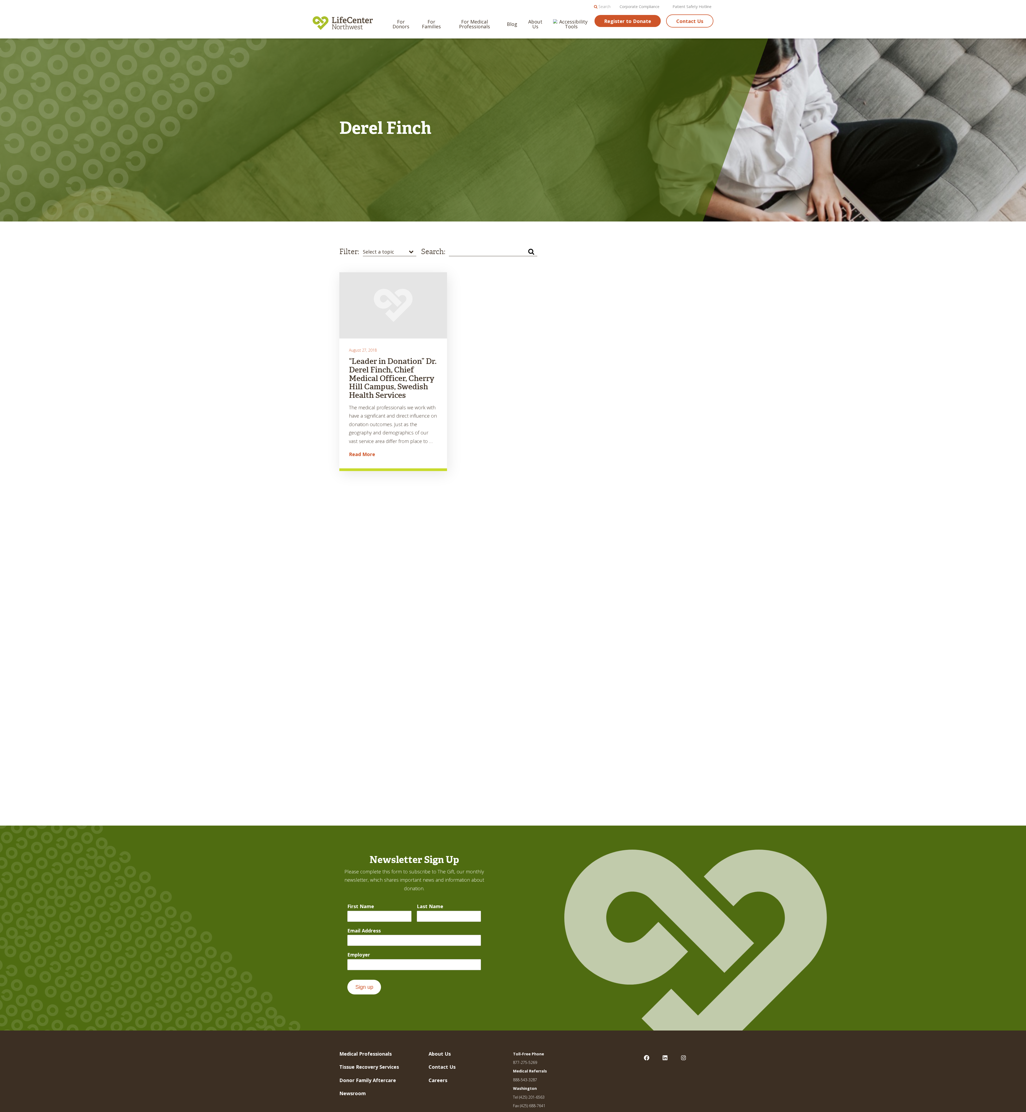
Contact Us (689, 21)
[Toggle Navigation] (1013, 12)
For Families (431, 24)
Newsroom (352, 1093)
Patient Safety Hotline (692, 7)
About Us (535, 24)
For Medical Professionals (474, 24)
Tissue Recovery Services (369, 1067)
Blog (512, 24)
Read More (362, 454)
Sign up (364, 987)
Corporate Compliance (639, 7)
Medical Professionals (365, 1054)
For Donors (400, 24)
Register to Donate (627, 21)
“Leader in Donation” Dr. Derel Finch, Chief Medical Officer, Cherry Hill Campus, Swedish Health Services (393, 378)
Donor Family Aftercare (367, 1080)
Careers (438, 1080)
